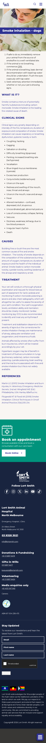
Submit (6, 673)
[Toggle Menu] (41, 4)
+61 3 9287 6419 (8, 556)
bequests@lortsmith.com (12, 570)
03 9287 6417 (7, 565)
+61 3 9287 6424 (8, 579)
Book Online (12, 453)
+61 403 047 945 (8, 588)
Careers (5, 594)
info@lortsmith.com (10, 542)
